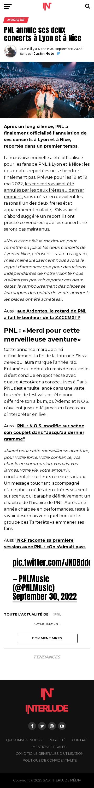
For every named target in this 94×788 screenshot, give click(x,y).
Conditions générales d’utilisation (50, 754)
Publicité (57, 740)
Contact (80, 740)
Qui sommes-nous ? (24, 740)
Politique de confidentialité (50, 760)
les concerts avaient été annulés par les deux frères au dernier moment (44, 190)
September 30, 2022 (45, 596)
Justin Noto (44, 53)
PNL (57, 614)
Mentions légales (50, 747)
